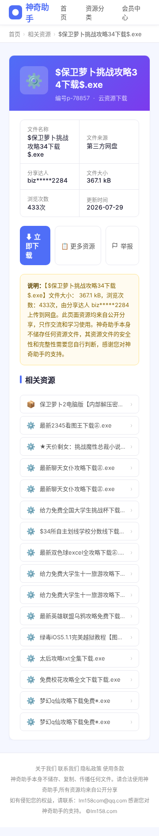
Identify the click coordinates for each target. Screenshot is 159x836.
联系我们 (68, 768)
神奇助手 (37, 13)
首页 (64, 12)
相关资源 (39, 33)
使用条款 (113, 768)
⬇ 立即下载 (33, 245)
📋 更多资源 (78, 246)
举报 (127, 246)
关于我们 (46, 768)
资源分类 (95, 12)
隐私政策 (91, 768)
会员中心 (131, 12)
